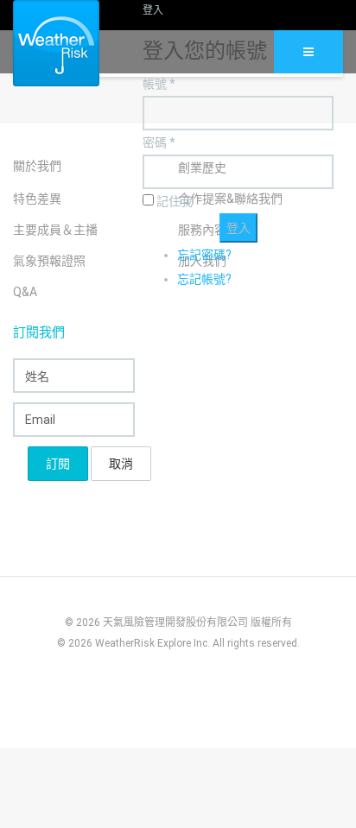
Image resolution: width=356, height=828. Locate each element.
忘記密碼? (204, 255)
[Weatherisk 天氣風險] (43, 43)
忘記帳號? (204, 279)
